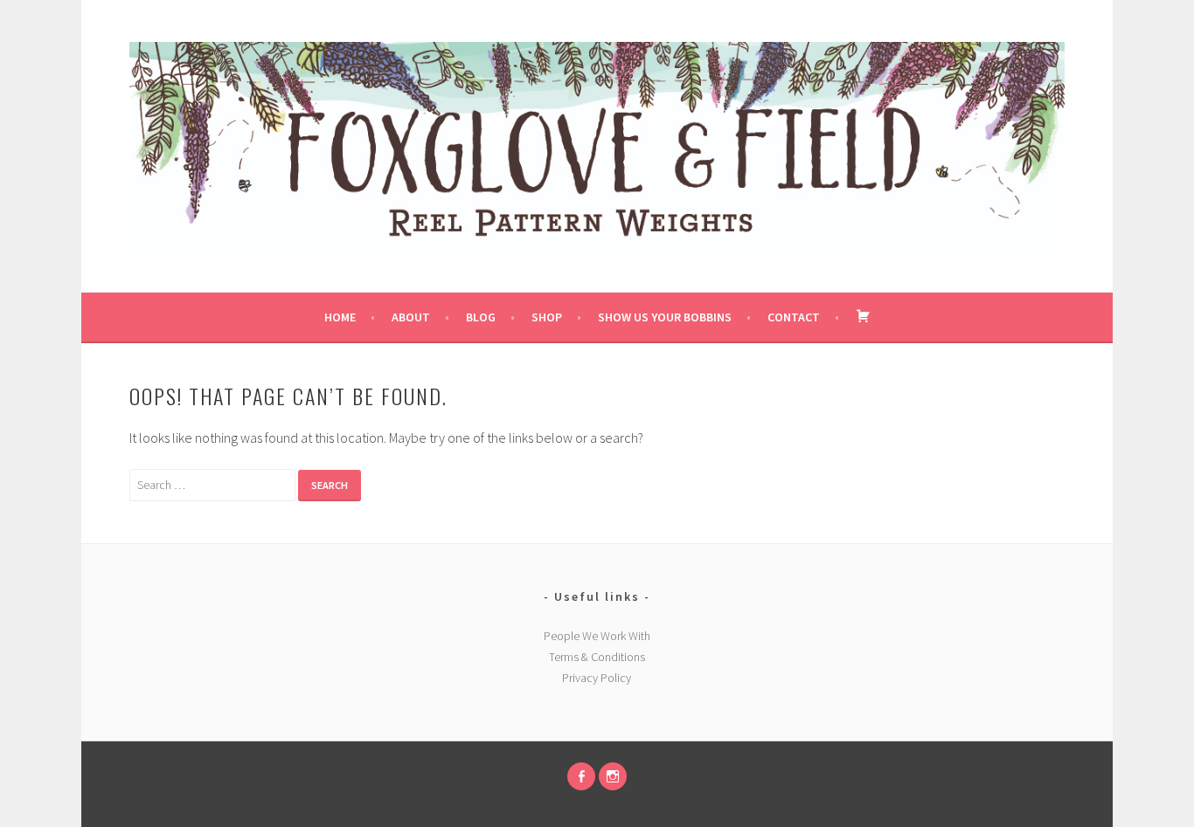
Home (340, 317)
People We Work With (597, 636)
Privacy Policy (596, 678)
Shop (546, 317)
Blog (481, 317)
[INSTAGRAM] (613, 776)
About (411, 317)
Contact (793, 317)
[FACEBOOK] (581, 776)
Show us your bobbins (665, 317)
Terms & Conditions (597, 657)
